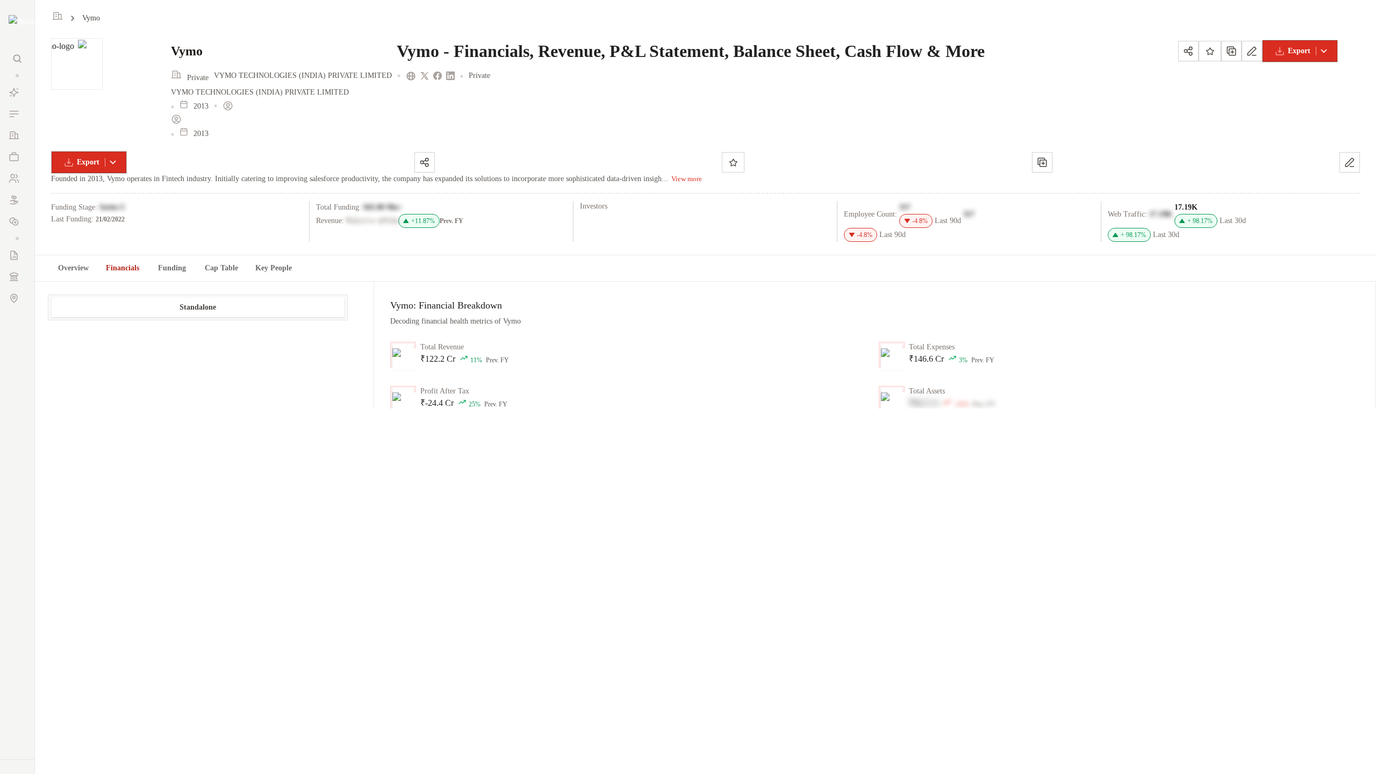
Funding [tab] (172, 268)
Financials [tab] (122, 268)
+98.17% (1200, 221)
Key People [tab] (273, 268)
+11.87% (423, 221)
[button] (17, 75)
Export (1299, 51)
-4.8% (920, 221)
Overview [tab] (73, 268)
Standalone (198, 307)
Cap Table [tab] (221, 268)
